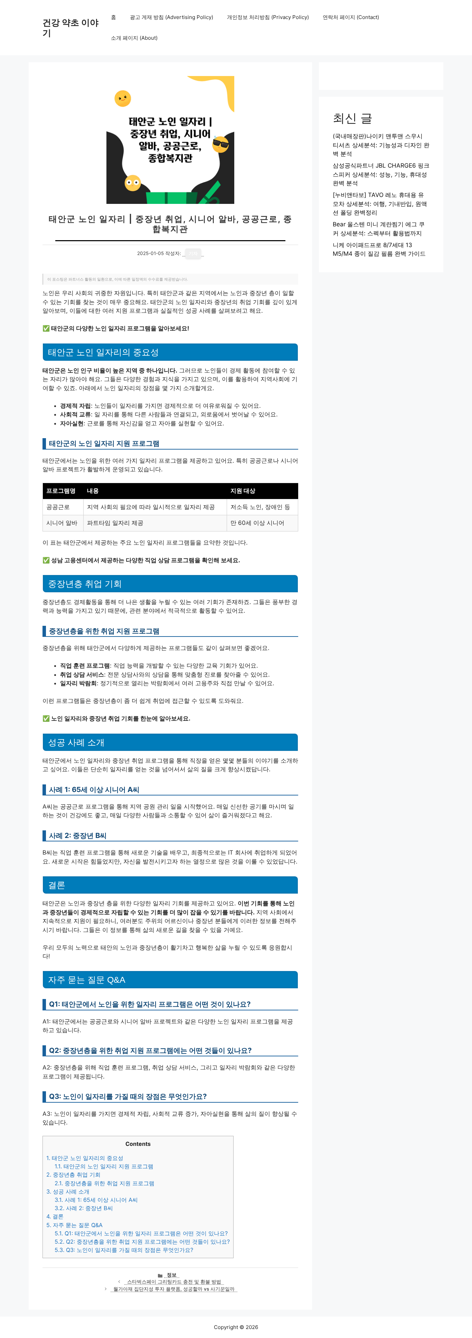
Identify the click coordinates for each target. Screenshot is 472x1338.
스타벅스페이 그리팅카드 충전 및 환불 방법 (174, 1281)
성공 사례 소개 (67, 1191)
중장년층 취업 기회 (73, 1174)
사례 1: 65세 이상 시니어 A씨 (96, 1199)
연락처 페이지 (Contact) (351, 17)
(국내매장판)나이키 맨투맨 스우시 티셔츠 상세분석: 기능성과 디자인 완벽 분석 (381, 145)
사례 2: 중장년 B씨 (84, 1208)
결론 (55, 1216)
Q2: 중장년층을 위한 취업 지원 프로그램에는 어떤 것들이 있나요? (142, 1241)
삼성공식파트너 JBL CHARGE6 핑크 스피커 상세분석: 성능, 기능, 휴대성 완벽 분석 (381, 174)
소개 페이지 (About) (134, 38)
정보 (172, 1275)
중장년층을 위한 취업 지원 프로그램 (104, 1183)
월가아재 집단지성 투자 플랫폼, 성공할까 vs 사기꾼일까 (174, 1289)
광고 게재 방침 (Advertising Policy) (171, 17)
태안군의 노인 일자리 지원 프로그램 (104, 1166)
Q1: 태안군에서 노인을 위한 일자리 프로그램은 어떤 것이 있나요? (141, 1233)
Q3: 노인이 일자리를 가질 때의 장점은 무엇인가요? (124, 1249)
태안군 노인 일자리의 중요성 (84, 1158)
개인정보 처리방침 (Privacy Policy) (268, 17)
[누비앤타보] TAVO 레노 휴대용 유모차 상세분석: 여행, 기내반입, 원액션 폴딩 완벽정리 (380, 203)
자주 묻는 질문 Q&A (74, 1225)
